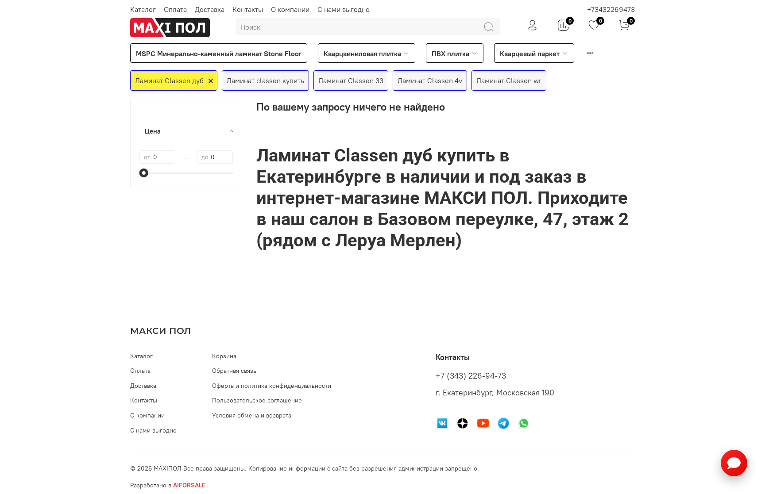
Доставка (209, 9)
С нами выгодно (343, 9)
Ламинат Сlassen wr (508, 80)
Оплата (175, 9)
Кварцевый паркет (530, 53)
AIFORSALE (189, 485)
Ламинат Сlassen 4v (430, 80)
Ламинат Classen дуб (169, 80)
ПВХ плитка (450, 53)
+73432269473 (611, 9)
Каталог (143, 9)
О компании (290, 9)
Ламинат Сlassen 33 (350, 80)
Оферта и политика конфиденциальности (271, 386)
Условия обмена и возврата (251, 415)
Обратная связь (234, 371)
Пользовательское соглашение (257, 400)
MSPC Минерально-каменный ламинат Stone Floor (218, 53)
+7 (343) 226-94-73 (471, 376)
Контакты (247, 9)
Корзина (224, 356)
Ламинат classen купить (265, 80)
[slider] (144, 173)
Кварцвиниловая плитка (362, 53)
